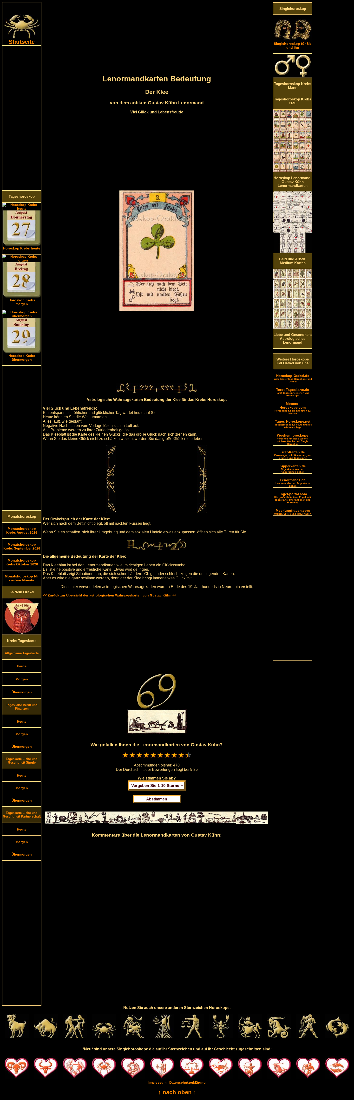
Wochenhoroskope (292, 439)
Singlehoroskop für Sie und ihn (293, 45)
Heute (21, 666)
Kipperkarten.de (293, 468)
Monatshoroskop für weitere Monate (22, 578)
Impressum (157, 1082)
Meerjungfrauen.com (292, 512)
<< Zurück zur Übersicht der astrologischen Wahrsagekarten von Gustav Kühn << (109, 595)
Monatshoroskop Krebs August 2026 (21, 530)
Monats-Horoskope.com (293, 408)
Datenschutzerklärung (187, 1082)
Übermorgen (22, 692)
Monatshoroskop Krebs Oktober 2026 (22, 562)
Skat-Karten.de (292, 454)
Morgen (21, 679)
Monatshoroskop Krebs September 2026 (21, 546)
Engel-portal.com (292, 498)
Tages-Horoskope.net (292, 424)
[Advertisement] (21, 118)
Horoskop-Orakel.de (293, 378)
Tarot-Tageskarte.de (292, 392)
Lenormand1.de (292, 482)
